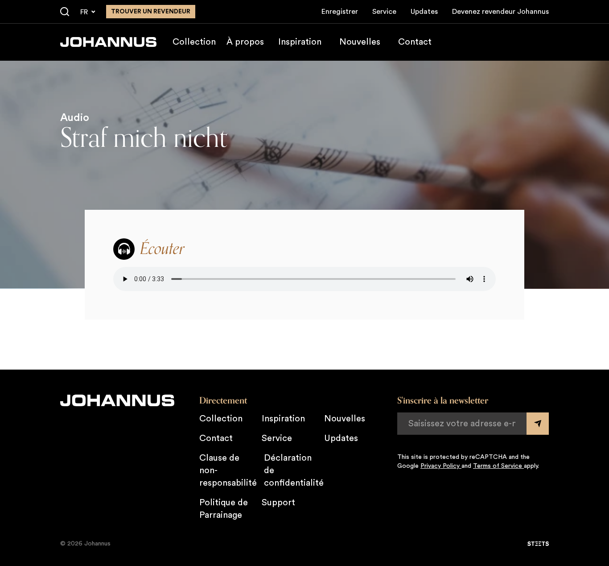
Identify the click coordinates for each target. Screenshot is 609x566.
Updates (424, 11)
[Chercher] (64, 12)
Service (384, 11)
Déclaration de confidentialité (294, 470)
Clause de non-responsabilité (228, 470)
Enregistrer (339, 11)
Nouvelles (359, 41)
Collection (194, 41)
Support (278, 502)
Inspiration (299, 41)
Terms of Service (498, 466)
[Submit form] (538, 423)
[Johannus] (108, 42)
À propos (245, 41)
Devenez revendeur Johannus (500, 11)
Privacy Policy (440, 466)
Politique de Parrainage (223, 509)
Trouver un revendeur (150, 11)
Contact (415, 41)
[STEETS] (538, 543)
